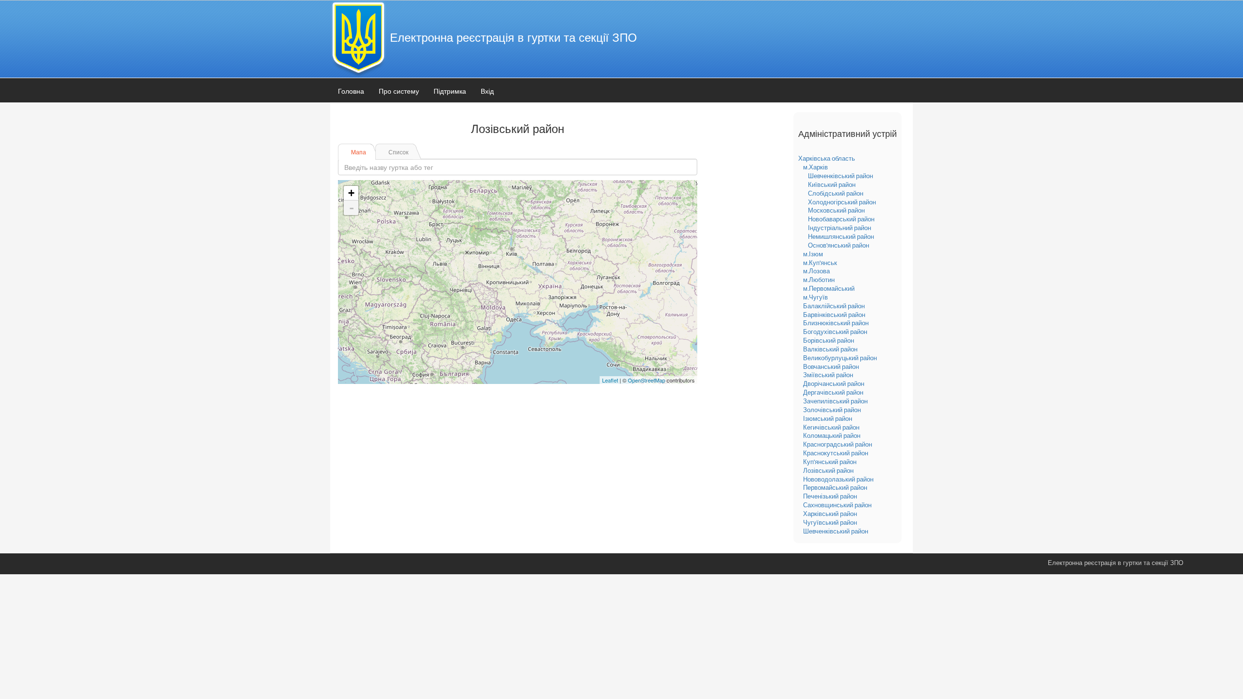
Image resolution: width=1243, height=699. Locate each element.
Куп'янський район (830, 461)
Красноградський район (837, 444)
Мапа (358, 152)
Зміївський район (828, 374)
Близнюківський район (836, 322)
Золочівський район (832, 409)
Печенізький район (830, 496)
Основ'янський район (838, 245)
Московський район (836, 210)
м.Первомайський (829, 288)
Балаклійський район (834, 305)
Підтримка (450, 91)
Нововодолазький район (838, 479)
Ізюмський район (827, 418)
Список (398, 152)
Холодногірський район (842, 202)
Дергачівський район (833, 392)
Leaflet (610, 380)
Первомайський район (835, 487)
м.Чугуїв (815, 297)
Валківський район (830, 349)
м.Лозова (816, 270)
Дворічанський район (833, 383)
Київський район (832, 184)
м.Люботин (819, 279)
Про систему (399, 91)
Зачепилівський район (835, 401)
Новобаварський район (841, 219)
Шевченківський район (840, 175)
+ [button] (351, 193)
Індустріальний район (839, 227)
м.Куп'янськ (820, 262)
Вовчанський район (831, 366)
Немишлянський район (841, 236)
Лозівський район (828, 470)
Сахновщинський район (837, 504)
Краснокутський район (835, 453)
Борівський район (828, 340)
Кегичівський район (831, 427)
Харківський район (830, 513)
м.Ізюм (813, 254)
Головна (351, 91)
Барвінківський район (834, 314)
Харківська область (826, 158)
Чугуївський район (830, 522)
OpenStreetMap (646, 380)
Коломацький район (831, 435)
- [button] (351, 208)
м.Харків (815, 167)
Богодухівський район (835, 331)
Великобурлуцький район (840, 357)
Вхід (487, 91)
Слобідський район (835, 193)
